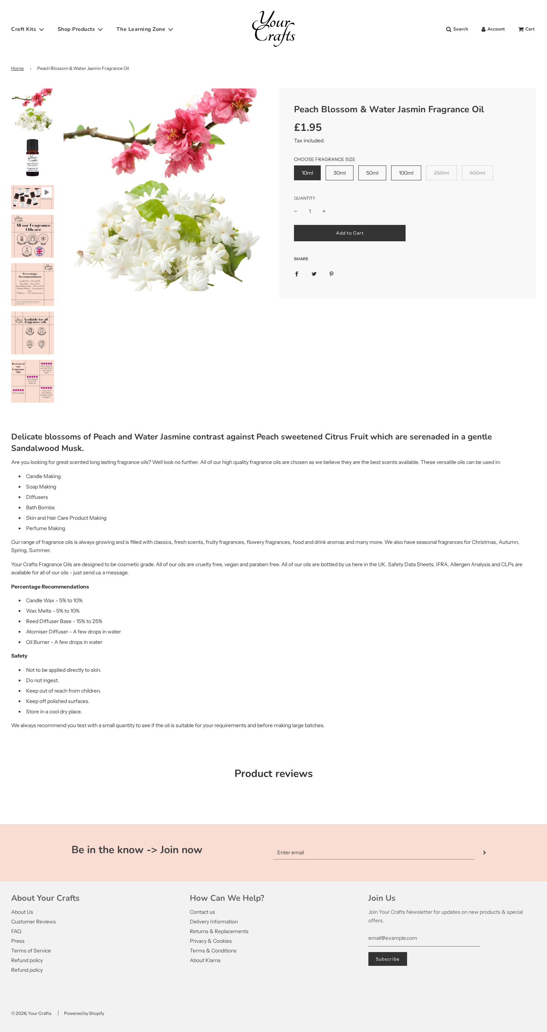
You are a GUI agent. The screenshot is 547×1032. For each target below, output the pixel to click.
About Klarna (205, 960)
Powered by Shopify (84, 1013)
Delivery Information (214, 921)
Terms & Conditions (213, 950)
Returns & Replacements (219, 931)
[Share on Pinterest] (331, 273)
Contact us (202, 912)
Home (17, 68)
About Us (22, 912)
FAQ (16, 931)
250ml (441, 173)
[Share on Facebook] (296, 273)
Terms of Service (31, 950)
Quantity (304, 198)
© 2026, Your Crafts (31, 1013)
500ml (477, 173)
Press (18, 941)
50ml (372, 173)
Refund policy (27, 960)
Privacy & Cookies (211, 941)
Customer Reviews (33, 921)
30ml (339, 173)
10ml (307, 173)
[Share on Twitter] (314, 273)
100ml (406, 173)
